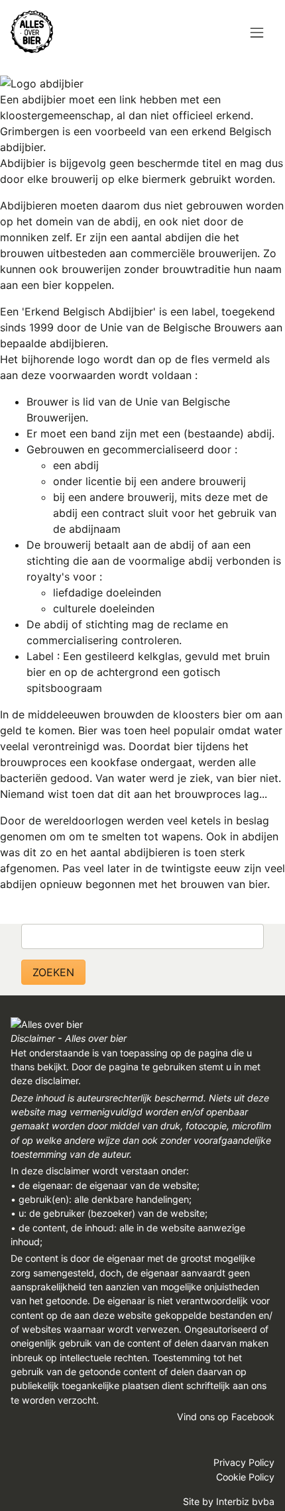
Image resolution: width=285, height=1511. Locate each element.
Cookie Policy (245, 1477)
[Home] (32, 32)
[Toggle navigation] (256, 33)
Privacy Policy (243, 1462)
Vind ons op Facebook (225, 1416)
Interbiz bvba (245, 1501)
